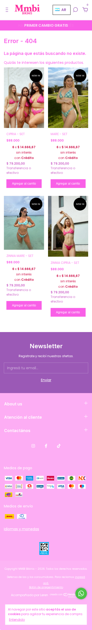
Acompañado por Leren (29, 595)
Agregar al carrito (24, 183)
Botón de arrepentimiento (46, 587)
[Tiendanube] (66, 596)
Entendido (17, 619)
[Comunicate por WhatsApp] (81, 593)
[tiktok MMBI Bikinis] (59, 446)
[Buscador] (75, 10)
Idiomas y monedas (21, 529)
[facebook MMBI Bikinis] (46, 446)
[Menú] (8, 10)
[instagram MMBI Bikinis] (33, 446)
